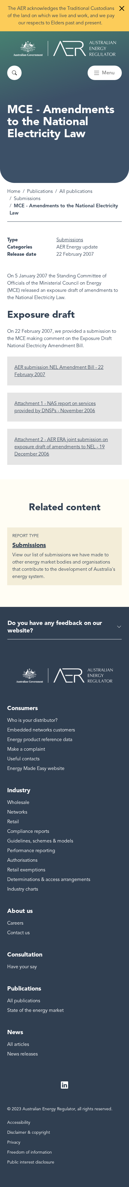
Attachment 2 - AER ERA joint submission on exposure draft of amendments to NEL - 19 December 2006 (61, 447)
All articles (18, 1044)
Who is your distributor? (32, 720)
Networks (17, 812)
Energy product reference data (39, 740)
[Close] (122, 8)
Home (13, 191)
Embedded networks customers (41, 730)
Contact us (18, 933)
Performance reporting (31, 851)
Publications (40, 191)
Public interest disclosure (30, 1162)
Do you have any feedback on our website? (55, 626)
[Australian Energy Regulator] (64, 48)
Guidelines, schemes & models (40, 841)
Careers (15, 923)
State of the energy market (35, 1010)
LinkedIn (64, 1085)
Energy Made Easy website (35, 768)
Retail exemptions (26, 870)
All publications (75, 191)
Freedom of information (29, 1152)
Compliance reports (28, 831)
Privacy (13, 1142)
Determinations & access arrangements (48, 879)
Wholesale (18, 802)
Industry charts (22, 889)
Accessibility (18, 1122)
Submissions (27, 199)
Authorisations (22, 860)
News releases (22, 1054)
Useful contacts (23, 759)
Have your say (22, 967)
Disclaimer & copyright (28, 1132)
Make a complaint (26, 749)
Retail (13, 822)
